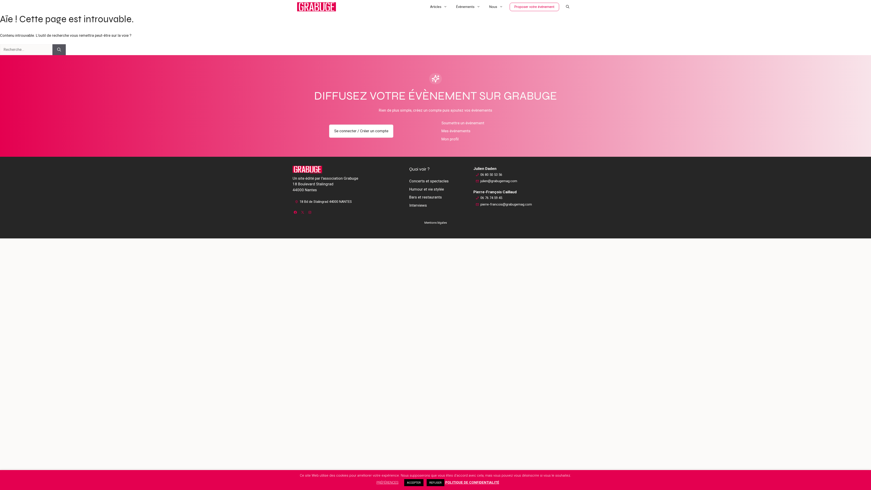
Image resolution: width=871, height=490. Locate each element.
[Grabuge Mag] (316, 7)
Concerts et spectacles (429, 181)
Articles (435, 7)
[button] (567, 7)
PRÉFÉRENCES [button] (388, 482)
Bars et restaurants (425, 197)
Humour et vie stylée (426, 189)
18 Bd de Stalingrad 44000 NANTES (326, 202)
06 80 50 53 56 (491, 175)
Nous (493, 7)
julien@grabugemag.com (498, 181)
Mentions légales (435, 222)
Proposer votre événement (534, 7)
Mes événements (455, 131)
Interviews (418, 205)
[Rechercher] (59, 49)
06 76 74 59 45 (491, 198)
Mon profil (450, 139)
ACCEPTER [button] (414, 482)
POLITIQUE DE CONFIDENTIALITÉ (472, 482)
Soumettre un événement (462, 123)
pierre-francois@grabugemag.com (506, 204)
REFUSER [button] (435, 482)
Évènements (465, 7)
